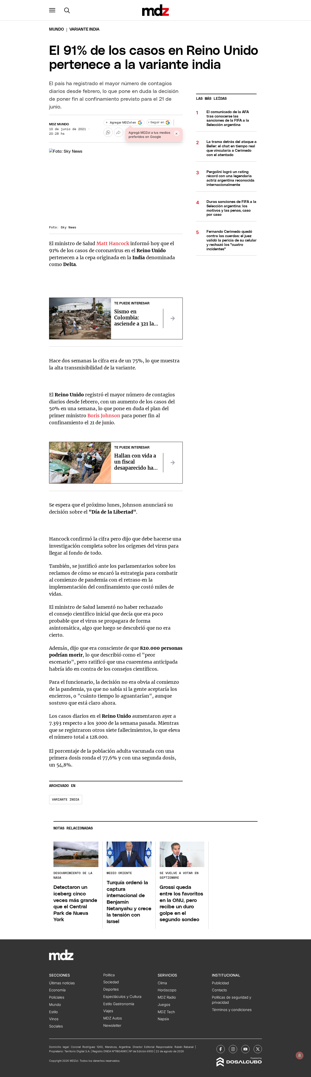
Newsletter (112, 1025)
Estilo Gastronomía (118, 1004)
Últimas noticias (62, 983)
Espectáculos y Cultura (122, 996)
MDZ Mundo (59, 124)
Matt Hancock (112, 243)
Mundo (56, 29)
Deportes (111, 989)
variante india (65, 799)
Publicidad (220, 983)
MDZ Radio (167, 997)
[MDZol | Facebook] (221, 1049)
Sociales (56, 1026)
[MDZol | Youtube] (245, 1049)
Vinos (54, 1019)
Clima (162, 983)
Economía (57, 990)
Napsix (163, 1019)
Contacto (219, 990)
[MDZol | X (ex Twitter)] (258, 1049)
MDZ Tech (166, 1012)
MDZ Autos (112, 1018)
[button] (52, 10)
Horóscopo (167, 990)
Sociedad (111, 982)
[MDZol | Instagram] (233, 1049)
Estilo (53, 1012)
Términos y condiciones (232, 1010)
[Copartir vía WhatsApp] (108, 132)
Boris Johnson (103, 415)
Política (109, 975)
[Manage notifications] (299, 1055)
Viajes (108, 1011)
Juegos (164, 1004)
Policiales (56, 997)
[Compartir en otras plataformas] (118, 132)
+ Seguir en (156, 122)
